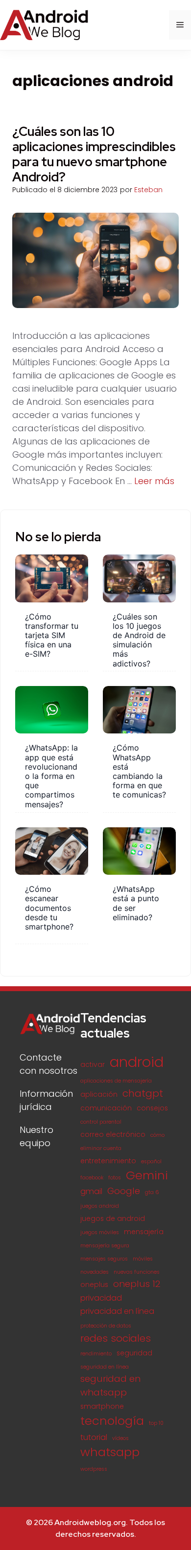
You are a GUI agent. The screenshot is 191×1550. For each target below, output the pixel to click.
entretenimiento (108, 1161)
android (137, 1062)
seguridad (134, 1353)
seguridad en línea (104, 1367)
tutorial (93, 1437)
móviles (143, 1258)
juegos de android (112, 1218)
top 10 (156, 1423)
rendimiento (96, 1353)
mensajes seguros (104, 1258)
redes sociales (115, 1338)
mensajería (144, 1232)
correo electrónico (112, 1134)
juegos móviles (99, 1232)
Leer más (154, 481)
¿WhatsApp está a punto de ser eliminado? (136, 903)
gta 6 (152, 1192)
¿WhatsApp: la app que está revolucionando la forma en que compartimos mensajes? (51, 776)
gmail (91, 1191)
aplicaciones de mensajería (116, 1081)
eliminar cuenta (100, 1148)
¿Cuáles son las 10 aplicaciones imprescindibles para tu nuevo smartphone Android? (94, 154)
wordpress (93, 1469)
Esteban (148, 190)
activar (92, 1064)
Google (123, 1191)
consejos (152, 1108)
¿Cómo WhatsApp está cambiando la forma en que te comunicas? (139, 771)
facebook (91, 1177)
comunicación (106, 1108)
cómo (157, 1135)
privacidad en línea (117, 1311)
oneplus (94, 1284)
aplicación (99, 1094)
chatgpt (142, 1093)
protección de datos (105, 1325)
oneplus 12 (137, 1284)
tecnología (112, 1421)
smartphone (102, 1406)
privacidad (101, 1298)
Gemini (147, 1175)
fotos (114, 1177)
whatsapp (110, 1452)
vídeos (120, 1438)
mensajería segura (104, 1245)
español (151, 1161)
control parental (100, 1122)
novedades (94, 1272)
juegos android (99, 1206)
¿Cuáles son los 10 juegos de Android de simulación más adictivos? (139, 640)
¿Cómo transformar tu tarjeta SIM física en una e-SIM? (51, 635)
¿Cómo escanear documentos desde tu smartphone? (49, 907)
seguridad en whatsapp (110, 1385)
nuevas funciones (137, 1272)
